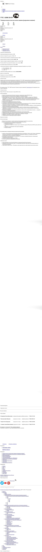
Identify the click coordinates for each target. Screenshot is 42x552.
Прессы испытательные (6, 456)
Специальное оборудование (7, 460)
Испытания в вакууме (10, 534)
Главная (3, 9)
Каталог (3, 468)
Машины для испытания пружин (12, 542)
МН (9, 500)
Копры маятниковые (6, 455)
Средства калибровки (6, 457)
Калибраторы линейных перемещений (13, 518)
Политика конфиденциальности (14, 489)
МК (9, 501)
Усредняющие (9, 524)
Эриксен (8, 532)
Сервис (3, 469)
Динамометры (9, 516)
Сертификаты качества (6, 470)
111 (7, 502)
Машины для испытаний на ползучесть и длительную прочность (13, 454)
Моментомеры (9, 517)
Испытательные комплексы (7, 462)
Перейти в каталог (8, 494)
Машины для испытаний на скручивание (9, 458)
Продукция (4, 492)
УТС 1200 (8, 507)
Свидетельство (29, 87)
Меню (6, 493)
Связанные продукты (6, 50)
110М (3, 11)
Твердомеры (4, 459)
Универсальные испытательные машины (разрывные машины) (13, 453)
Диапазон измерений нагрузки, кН (6, 27)
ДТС (7, 513)
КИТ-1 (8, 533)
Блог (3, 467)
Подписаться (12, 480)
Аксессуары (4, 461)
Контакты (4, 471)
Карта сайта (4, 473)
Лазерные (8, 520)
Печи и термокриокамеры (11, 539)
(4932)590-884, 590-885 (6, 447)
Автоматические (9, 521)
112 (7, 503)
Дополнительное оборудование (12, 538)
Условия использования (4, 489)
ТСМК (8, 510)
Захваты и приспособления (11, 537)
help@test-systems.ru (6, 449)
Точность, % (2, 29)
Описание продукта (5, 48)
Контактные (9, 522)
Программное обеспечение (9, 543)
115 (7, 504)
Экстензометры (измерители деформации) (14, 519)
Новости (3, 491)
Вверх (1, 47)
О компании (4, 472)
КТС (7, 527)
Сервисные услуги (5, 49)
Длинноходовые (9, 523)
